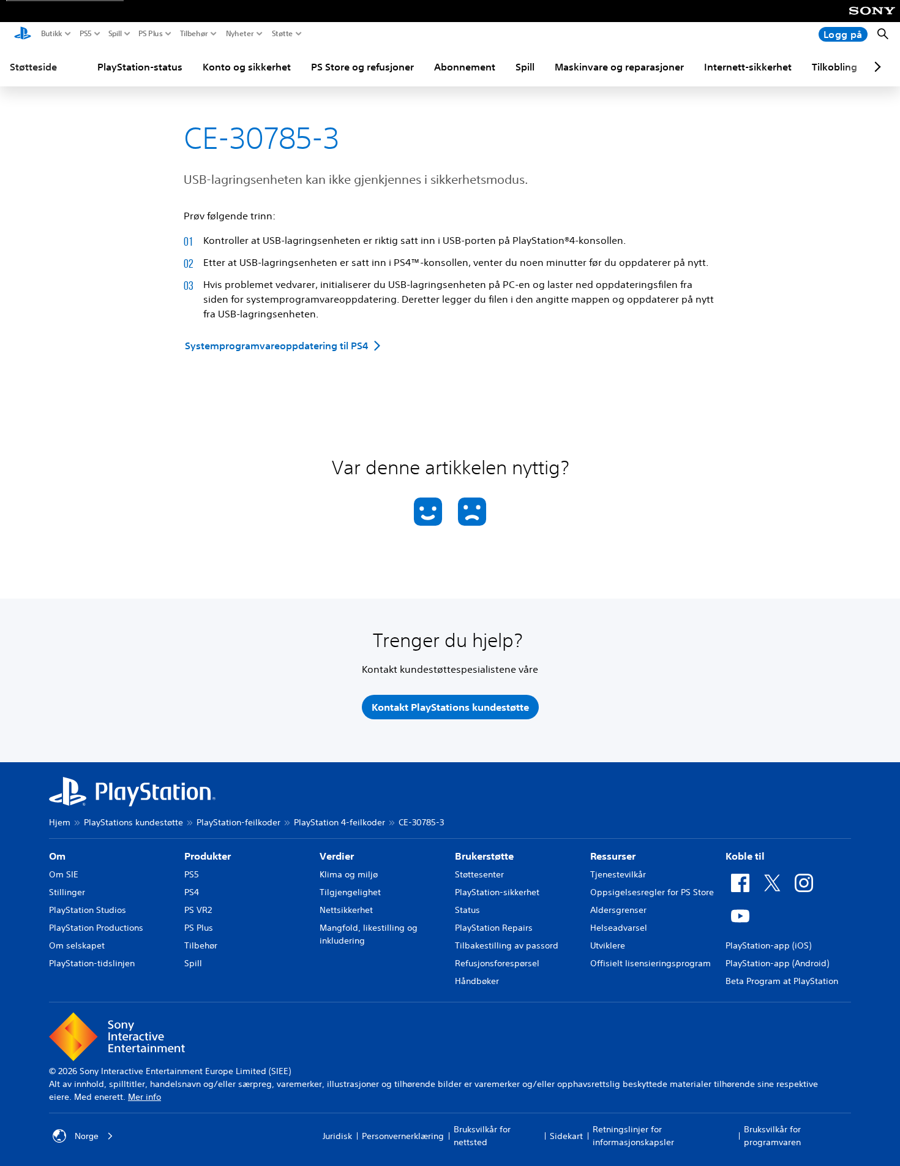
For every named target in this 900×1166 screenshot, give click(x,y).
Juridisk (337, 1135)
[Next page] (875, 66)
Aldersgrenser (618, 909)
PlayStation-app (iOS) (768, 945)
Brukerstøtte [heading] (484, 856)
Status (467, 909)
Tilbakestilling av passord (506, 945)
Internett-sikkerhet (748, 67)
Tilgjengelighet (350, 892)
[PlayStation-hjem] (22, 34)
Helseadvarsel (618, 927)
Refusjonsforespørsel (497, 963)
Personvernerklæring (403, 1135)
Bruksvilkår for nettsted (482, 1136)
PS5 (86, 34)
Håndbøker (477, 980)
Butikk (51, 34)
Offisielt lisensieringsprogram (650, 963)
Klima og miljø (349, 874)
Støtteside (33, 67)
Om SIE (63, 874)
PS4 (191, 892)
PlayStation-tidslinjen (92, 963)
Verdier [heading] (337, 856)
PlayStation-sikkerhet (497, 892)
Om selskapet (77, 945)
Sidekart (566, 1135)
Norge (87, 1136)
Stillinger (67, 892)
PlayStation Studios (87, 909)
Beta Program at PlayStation (782, 980)
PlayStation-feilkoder (238, 822)
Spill (115, 34)
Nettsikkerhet (346, 909)
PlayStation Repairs (494, 927)
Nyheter (240, 34)
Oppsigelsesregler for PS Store (652, 892)
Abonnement (464, 67)
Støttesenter (479, 874)
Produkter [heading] (207, 856)
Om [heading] (57, 856)
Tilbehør (194, 34)
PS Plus (150, 34)
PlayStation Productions (96, 927)
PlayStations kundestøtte (133, 822)
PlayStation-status (139, 67)
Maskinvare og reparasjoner (619, 67)
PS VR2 (198, 909)
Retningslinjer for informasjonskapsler (633, 1136)
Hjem (59, 822)
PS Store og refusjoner (362, 67)
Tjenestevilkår (618, 874)
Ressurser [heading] (613, 856)
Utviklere (607, 945)
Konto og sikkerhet (247, 67)
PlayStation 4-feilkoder (339, 822)
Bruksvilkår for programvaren (772, 1136)
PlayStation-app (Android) (777, 963)
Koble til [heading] (745, 856)
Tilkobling (834, 67)
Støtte (282, 34)
